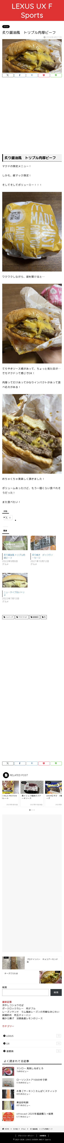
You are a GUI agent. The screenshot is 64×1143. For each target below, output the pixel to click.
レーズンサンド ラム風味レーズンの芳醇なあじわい (30, 1011)
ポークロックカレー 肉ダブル (19, 1008)
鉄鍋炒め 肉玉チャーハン (16, 1015)
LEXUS (33, 1036)
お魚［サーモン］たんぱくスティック (37, 1091)
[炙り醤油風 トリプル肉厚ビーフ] (15, 543)
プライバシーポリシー (26, 1136)
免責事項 (43, 1136)
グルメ (6, 27)
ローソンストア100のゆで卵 (32, 1079)
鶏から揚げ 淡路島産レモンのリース (22, 1018)
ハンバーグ (9, 617)
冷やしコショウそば (13, 1005)
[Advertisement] (32, 116)
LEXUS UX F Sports (32, 10)
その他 (15, 1129)
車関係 (33, 1051)
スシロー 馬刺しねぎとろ (30, 1068)
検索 (4, 987)
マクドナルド (22, 617)
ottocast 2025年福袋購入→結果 (35, 1113)
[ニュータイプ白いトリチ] (15, 580)
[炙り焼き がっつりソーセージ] (43, 543)
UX (33, 1043)
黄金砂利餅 (22, 1102)
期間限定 (35, 617)
